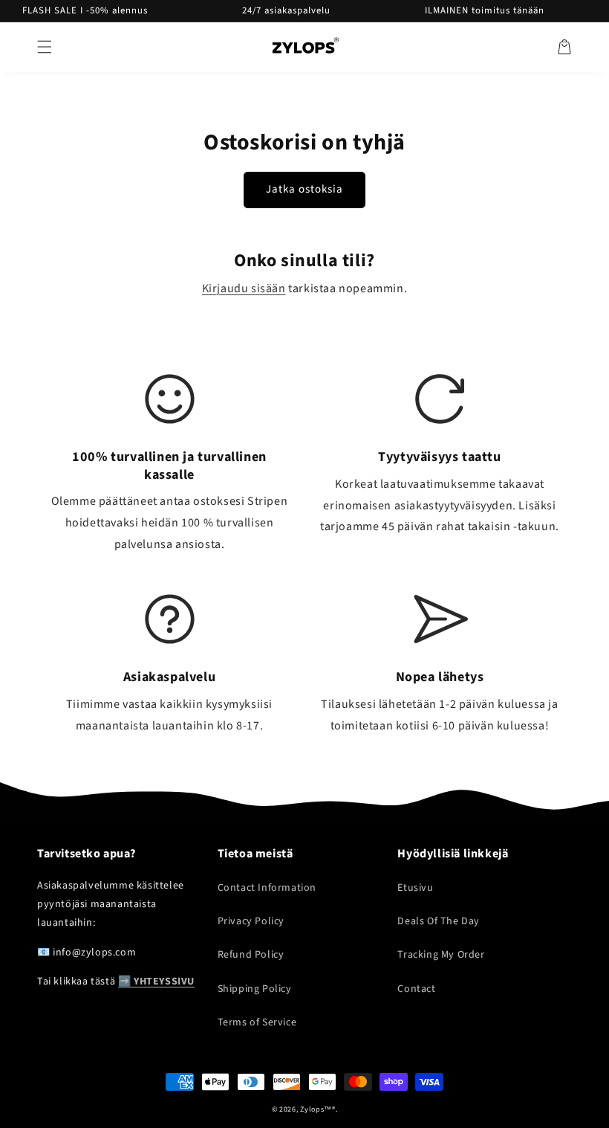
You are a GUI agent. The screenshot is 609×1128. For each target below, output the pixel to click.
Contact (416, 989)
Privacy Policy (251, 921)
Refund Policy (251, 954)
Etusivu (415, 887)
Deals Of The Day (438, 921)
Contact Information (267, 887)
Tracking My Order (440, 954)
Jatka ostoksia (304, 189)
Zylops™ (316, 1109)
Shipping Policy (255, 989)
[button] (44, 46)
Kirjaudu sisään (244, 288)
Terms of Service (257, 1022)
